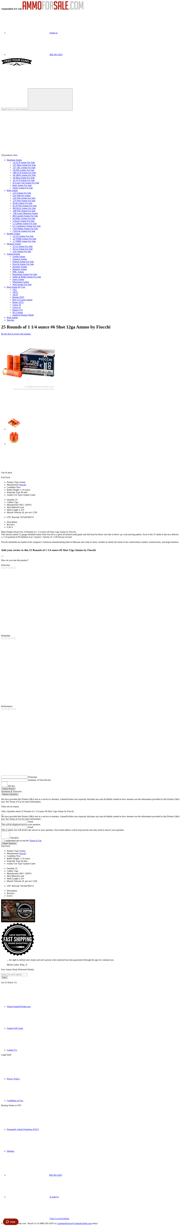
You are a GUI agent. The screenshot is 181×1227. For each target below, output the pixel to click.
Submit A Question (10, 794)
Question (14, 838)
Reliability (5, 635)
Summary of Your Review (39, 780)
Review (11, 786)
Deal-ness (5, 565)
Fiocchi (22, 485)
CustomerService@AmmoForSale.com (74, 1223)
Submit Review (8, 789)
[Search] (50, 99)
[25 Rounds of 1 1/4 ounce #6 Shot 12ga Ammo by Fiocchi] (28, 390)
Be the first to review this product (16, 334)
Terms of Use (35, 840)
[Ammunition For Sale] (52, 9)
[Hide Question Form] (2, 814)
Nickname (32, 777)
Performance (6, 706)
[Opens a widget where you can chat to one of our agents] (11, 1222)
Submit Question (9, 843)
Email (30, 827)
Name (30, 821)
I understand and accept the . (23, 840)
